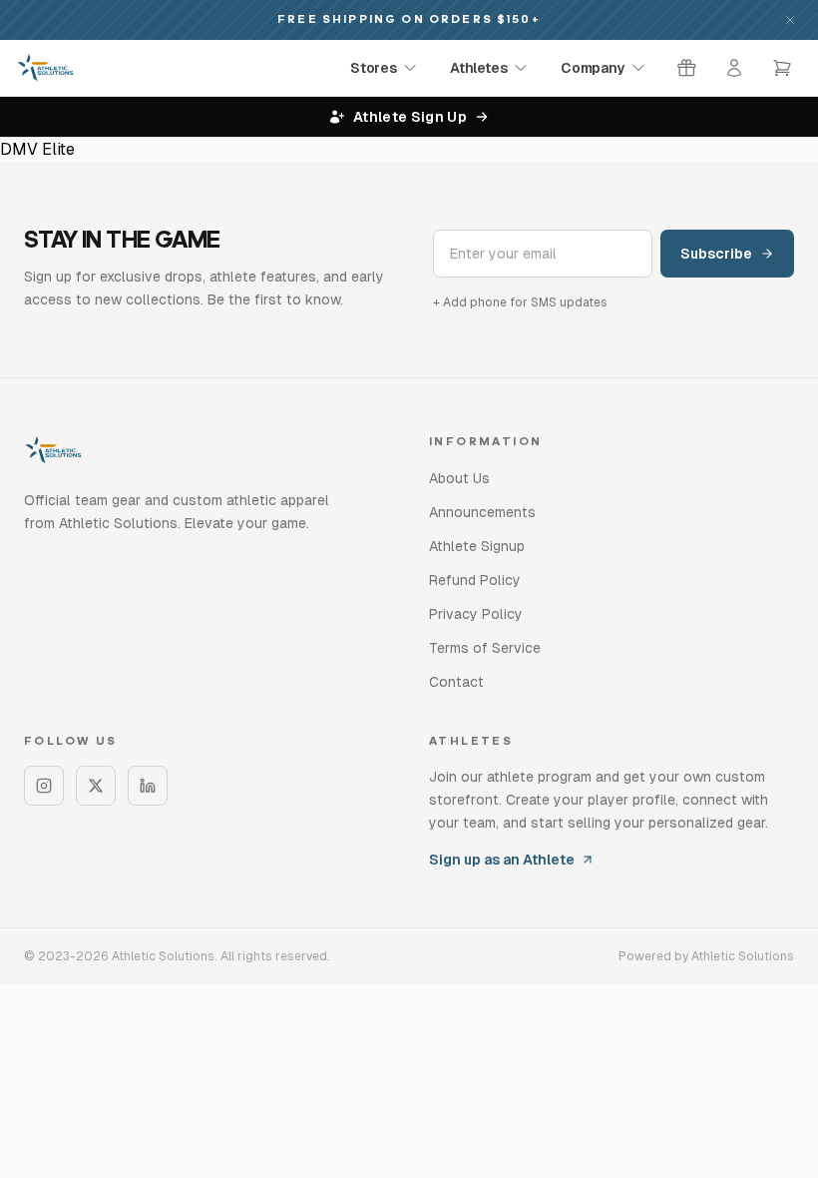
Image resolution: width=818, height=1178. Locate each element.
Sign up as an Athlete (502, 860)
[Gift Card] (686, 68)
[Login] (734, 68)
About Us (459, 478)
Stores (373, 68)
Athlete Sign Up (410, 117)
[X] (96, 786)
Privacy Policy (476, 614)
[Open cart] (782, 68)
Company (592, 68)
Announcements (482, 512)
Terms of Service (485, 648)
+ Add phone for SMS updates (520, 302)
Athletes (478, 68)
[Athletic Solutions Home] (45, 68)
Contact (456, 682)
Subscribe (716, 254)
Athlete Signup (477, 546)
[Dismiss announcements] (790, 20)
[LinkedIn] (148, 786)
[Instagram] (44, 786)
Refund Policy (475, 580)
